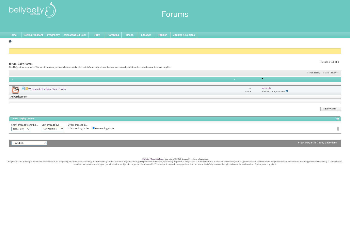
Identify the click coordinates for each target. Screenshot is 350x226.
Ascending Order (79, 128)
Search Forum (329, 73)
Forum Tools (313, 73)
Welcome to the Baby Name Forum (47, 89)
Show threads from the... (24, 125)
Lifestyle (146, 35)
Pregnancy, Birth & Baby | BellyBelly (317, 142)
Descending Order (105, 128)
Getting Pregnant (33, 35)
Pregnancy (53, 35)
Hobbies (162, 35)
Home (13, 35)
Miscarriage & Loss (75, 35)
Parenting (113, 35)
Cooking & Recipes (184, 35)
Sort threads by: (50, 125)
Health (129, 35)
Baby (97, 35)
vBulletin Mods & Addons (152, 159)
